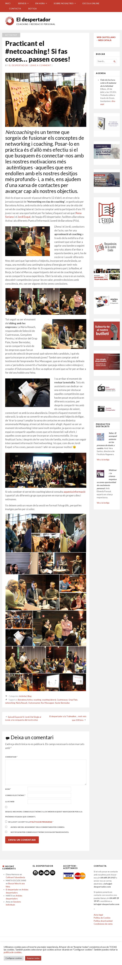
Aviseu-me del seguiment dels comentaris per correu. (38, 827)
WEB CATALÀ (104, 40)
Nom (8, 789)
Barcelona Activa (25, 700)
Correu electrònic (15, 795)
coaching (37, 700)
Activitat (11, 35)
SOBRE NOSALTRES (64, 3)
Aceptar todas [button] (33, 958)
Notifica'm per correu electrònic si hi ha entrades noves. (40, 832)
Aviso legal (98, 915)
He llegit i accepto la (30, 822)
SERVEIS (22, 3)
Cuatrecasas (62, 700)
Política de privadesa (41, 822)
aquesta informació (74, 491)
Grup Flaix (73, 700)
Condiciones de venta (103, 924)
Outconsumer (34, 703)
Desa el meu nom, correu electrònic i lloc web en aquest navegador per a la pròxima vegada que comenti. (43, 814)
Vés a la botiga (103, 459)
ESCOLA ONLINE (91, 3)
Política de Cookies (102, 918)
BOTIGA (32, 8)
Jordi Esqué (24, 216)
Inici (8, 3)
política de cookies (12, 952)
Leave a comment (40, 65)
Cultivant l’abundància (15, 877)
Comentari (11, 757)
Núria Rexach (21, 703)
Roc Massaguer (47, 703)
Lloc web (9, 802)
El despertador (33, 19)
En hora (40, 3)
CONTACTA (15, 8)
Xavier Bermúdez (62, 703)
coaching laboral (49, 700)
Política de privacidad (103, 921)
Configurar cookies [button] (14, 958)
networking (10, 703)
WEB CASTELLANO (106, 37)
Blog (29, 696)
